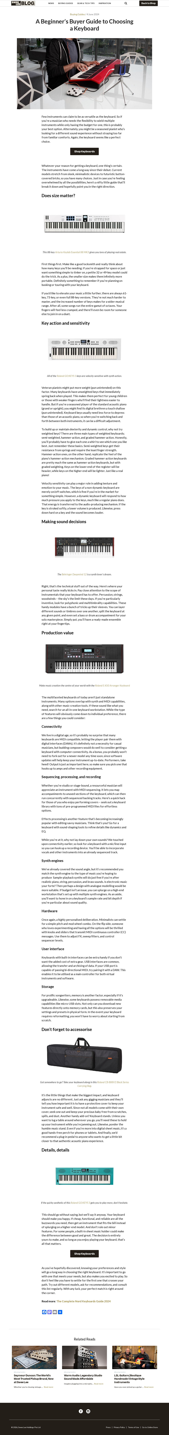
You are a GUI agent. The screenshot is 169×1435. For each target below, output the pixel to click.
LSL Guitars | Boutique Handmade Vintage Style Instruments (129, 1379)
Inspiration (105, 3)
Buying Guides (65, 3)
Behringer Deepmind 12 (74, 574)
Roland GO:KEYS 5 (67, 375)
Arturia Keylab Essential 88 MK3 (72, 252)
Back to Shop (148, 3)
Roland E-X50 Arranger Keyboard (112, 685)
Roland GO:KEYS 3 (80, 1202)
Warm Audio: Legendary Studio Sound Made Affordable (83, 1377)
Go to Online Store (150, 1427)
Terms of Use (133, 1427)
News (51, 3)
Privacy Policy (119, 1427)
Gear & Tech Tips (85, 3)
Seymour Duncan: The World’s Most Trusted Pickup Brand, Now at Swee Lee (34, 1379)
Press (108, 1427)
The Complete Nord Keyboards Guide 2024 (83, 1301)
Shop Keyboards (84, 151)
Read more (48, 1387)
